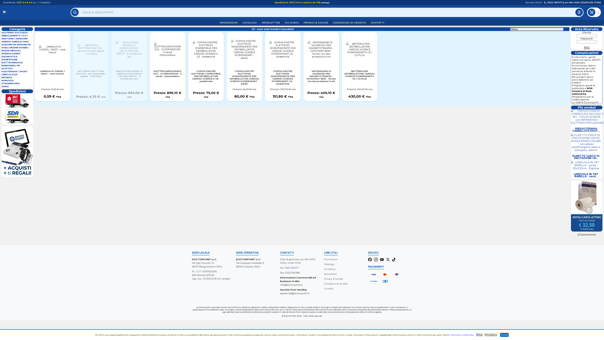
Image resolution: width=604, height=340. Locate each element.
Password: (586, 38)
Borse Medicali (11, 50)
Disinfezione (9, 59)
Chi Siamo (292, 22)
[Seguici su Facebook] (370, 260)
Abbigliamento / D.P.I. (15, 35)
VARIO (5, 86)
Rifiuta (479, 335)
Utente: (587, 32)
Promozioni (229, 22)
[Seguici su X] (388, 260)
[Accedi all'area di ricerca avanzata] (579, 12)
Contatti (377, 22)
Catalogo (250, 22)
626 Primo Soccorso (15, 32)
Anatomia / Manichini (15, 38)
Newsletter (271, 22)
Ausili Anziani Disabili (15, 47)
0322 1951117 (291, 267)
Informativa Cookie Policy (462, 335)
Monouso (8, 80)
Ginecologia (9, 74)
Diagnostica (9, 56)
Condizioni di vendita (349, 22)
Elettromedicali (12, 62)
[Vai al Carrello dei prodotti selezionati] (598, 13)
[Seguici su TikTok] (394, 260)
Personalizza (491, 335)
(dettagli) (325, 3)
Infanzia (7, 77)
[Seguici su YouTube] (382, 260)
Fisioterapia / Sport (15, 71)
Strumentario (11, 83)
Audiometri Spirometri (16, 44)
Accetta (504, 335)
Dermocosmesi (11, 53)
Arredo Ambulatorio (15, 41)
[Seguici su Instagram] (376, 260)
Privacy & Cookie (316, 22)
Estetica (7, 68)
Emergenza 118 (11, 65)
